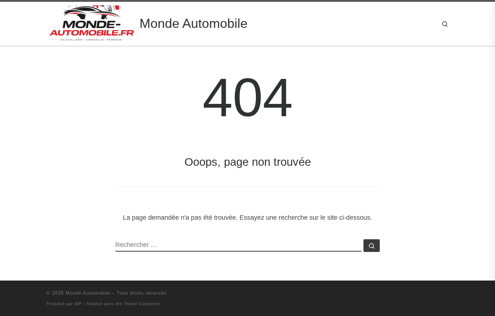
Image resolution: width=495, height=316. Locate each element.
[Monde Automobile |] (91, 22)
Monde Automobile (88, 293)
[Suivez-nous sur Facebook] (446, 295)
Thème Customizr (142, 304)
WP (78, 304)
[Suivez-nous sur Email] (436, 295)
